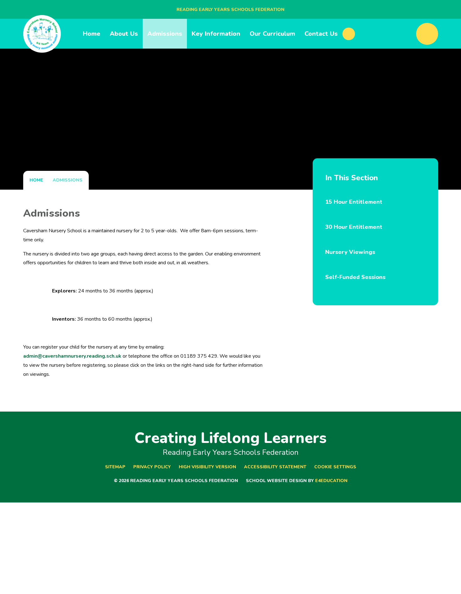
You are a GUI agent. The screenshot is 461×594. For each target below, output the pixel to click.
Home (36, 180)
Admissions (67, 180)
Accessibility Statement (275, 467)
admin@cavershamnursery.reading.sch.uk (72, 356)
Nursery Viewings (350, 252)
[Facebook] (348, 34)
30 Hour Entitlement (353, 227)
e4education (331, 481)
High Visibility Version (207, 467)
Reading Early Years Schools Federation (230, 10)
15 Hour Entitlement (353, 202)
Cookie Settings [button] (335, 467)
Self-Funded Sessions (355, 277)
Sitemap (115, 467)
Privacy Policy (152, 467)
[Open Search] (427, 34)
